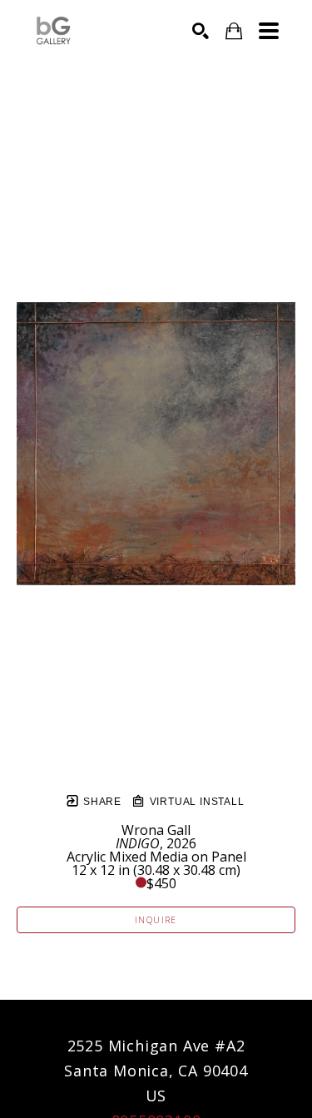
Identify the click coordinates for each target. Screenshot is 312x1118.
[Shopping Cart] (233, 31)
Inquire (156, 920)
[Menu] (269, 30)
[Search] (200, 30)
